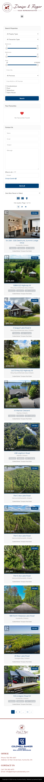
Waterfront (10, 90)
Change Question (10, 178)
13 (27, 712)
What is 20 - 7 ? (10, 172)
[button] (22, 16)
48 (25, 207)
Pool (8, 88)
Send (21, 186)
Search (22, 98)
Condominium (12, 86)
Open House (11, 92)
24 (22, 207)
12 (18, 207)
